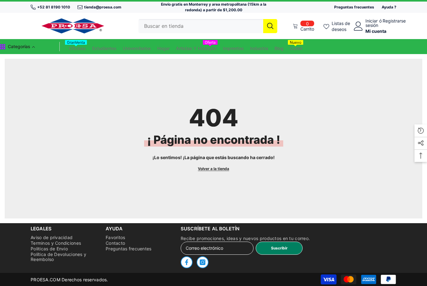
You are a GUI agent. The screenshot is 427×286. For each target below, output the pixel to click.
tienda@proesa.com (102, 7)
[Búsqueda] (207, 26)
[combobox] (200, 26)
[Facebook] (187, 262)
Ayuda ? (389, 7)
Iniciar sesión (371, 23)
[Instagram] (202, 262)
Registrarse (394, 21)
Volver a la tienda (213, 168)
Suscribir (279, 248)
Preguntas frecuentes (354, 7)
